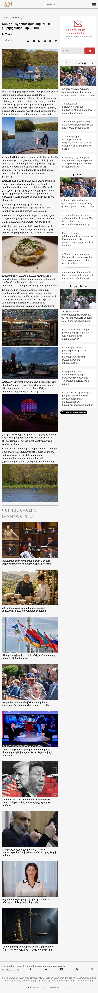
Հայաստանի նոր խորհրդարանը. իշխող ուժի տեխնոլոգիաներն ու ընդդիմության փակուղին (27, 562)
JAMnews (8, 34)
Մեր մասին (8, 966)
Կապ (19, 966)
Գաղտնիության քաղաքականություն (45, 966)
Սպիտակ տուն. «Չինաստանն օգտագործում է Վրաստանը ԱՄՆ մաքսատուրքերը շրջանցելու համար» (27, 802)
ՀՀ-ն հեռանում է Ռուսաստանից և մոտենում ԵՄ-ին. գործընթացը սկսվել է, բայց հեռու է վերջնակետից (77, 316)
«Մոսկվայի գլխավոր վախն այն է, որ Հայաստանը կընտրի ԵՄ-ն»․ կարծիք (28, 656)
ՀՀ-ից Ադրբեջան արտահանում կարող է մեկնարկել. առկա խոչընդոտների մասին (24, 609)
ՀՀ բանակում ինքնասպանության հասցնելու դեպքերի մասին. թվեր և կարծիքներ (77, 108)
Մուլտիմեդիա (78, 286)
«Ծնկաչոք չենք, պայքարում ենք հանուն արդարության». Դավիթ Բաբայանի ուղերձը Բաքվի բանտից (29, 852)
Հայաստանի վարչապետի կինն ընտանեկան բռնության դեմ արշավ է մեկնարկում (26, 900)
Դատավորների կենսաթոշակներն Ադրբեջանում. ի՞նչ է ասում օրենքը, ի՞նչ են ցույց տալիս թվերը (28, 948)
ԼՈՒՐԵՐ (78, 174)
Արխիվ (6, 17)
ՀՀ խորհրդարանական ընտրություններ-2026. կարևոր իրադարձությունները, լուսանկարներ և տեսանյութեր (74, 355)
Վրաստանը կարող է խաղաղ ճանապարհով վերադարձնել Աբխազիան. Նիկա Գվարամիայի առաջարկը (27, 752)
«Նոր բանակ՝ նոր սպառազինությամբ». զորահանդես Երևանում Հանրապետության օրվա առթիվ (75, 377)
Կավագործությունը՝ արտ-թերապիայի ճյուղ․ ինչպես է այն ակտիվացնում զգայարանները (77, 334)
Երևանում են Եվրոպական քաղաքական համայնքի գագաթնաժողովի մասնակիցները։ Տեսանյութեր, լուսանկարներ (77, 398)
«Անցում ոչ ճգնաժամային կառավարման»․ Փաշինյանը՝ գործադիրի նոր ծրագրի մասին (25, 703)
